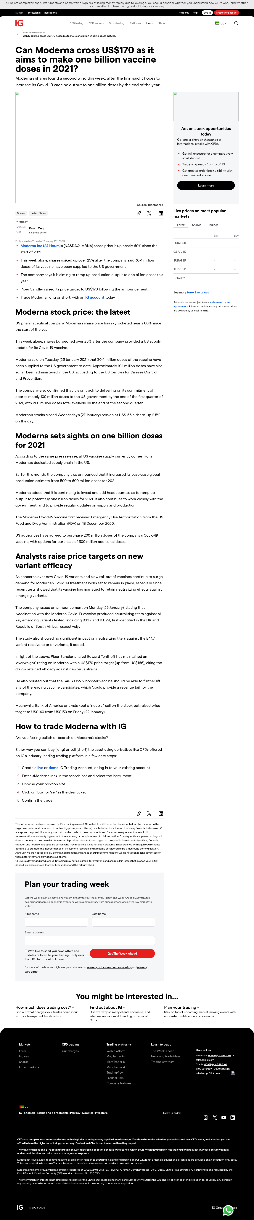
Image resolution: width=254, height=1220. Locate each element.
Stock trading (116, 23)
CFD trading (76, 23)
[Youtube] (223, 1117)
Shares (21, 213)
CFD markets (96, 23)
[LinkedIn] (161, 213)
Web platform (116, 1051)
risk (47, 1143)
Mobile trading (116, 1056)
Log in (207, 12)
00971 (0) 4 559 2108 (219, 1055)
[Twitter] (150, 213)
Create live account (226, 12)
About (162, 23)
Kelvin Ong (36, 228)
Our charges (70, 1051)
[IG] (19, 23)
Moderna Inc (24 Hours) (41, 245)
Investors (101, 1112)
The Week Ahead (162, 1051)
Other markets (29, 1067)
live (40, 767)
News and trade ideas (166, 1056)
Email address (34, 932)
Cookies (87, 1112)
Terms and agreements (52, 1112)
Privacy (75, 1112)
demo (54, 767)
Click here (214, 1073)
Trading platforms (119, 1044)
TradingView (115, 1072)
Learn (149, 23)
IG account (94, 297)
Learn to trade (161, 1044)
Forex (181, 224)
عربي (223, 23)
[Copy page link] (138, 213)
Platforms (135, 23)
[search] (236, 23)
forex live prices (198, 292)
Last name (99, 913)
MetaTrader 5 (116, 1061)
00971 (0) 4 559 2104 (215, 1064)
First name (32, 913)
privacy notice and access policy (109, 967)
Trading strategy (162, 1061)
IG (20, 1112)
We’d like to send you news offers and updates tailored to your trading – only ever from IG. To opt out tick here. (54, 955)
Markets (24, 1044)
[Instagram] (206, 1117)
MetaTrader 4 (116, 1067)
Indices (213, 224)
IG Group (218, 1207)
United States (38, 213)
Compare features (119, 1083)
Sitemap (29, 1112)
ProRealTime (115, 1077)
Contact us (203, 1050)
